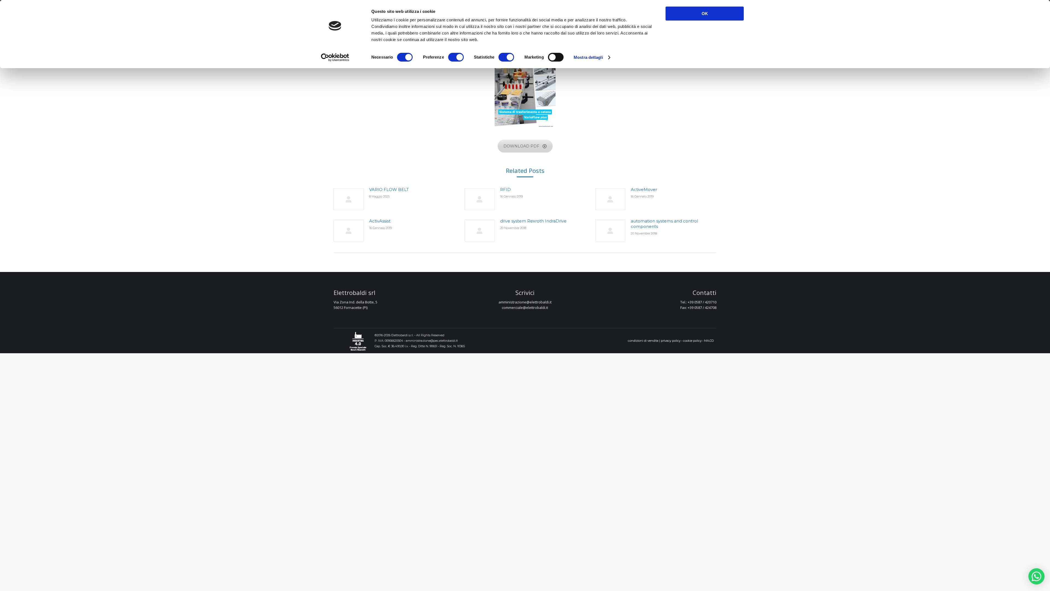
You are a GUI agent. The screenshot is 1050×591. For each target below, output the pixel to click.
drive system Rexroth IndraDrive (533, 221)
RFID (505, 189)
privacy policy (671, 341)
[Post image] (349, 199)
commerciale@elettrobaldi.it (525, 307)
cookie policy (692, 341)
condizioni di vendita (643, 341)
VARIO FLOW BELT (389, 189)
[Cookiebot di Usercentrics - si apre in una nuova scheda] (335, 57)
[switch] (456, 57)
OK (705, 13)
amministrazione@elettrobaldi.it (525, 302)
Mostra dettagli (588, 57)
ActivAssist (379, 221)
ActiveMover (644, 189)
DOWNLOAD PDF (521, 146)
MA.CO (709, 341)
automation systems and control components (664, 223)
